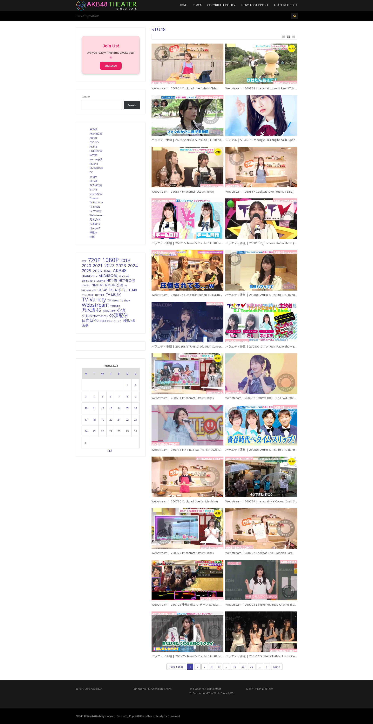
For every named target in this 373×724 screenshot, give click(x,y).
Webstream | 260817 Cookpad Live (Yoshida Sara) (259, 191)
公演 (121, 310)
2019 (125, 260)
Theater (94, 198)
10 (234, 666)
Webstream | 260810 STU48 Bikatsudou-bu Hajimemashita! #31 (195, 295)
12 (102, 408)
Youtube (115, 305)
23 (135, 419)
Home (183, 5)
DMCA (197, 5)
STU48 (93, 189)
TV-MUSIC (113, 295)
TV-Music (95, 206)
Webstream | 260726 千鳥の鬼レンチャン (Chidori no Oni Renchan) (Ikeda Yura (204, 604)
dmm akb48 (88, 280)
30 (251, 666)
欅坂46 (93, 232)
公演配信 (118, 315)
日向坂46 (95, 228)
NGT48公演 (96, 159)
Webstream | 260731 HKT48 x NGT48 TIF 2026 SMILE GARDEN (195, 450)
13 (110, 408)
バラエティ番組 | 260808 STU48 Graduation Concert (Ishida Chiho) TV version (204, 346)
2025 (86, 271)
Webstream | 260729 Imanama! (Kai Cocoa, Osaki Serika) (263, 501)
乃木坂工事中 (109, 310)
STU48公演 (96, 194)
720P (94, 260)
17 (86, 419)
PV (91, 172)
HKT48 (93, 146)
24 (86, 431)
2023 (121, 266)
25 (94, 431)
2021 (98, 266)
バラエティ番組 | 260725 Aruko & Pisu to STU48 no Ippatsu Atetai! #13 (200, 656)
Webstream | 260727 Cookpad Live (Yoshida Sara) (259, 553)
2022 (109, 265)
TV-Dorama (96, 202)
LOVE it (86, 285)
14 (119, 408)
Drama (101, 280)
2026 (97, 271)
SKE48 (93, 181)
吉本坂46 (95, 223)
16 (135, 408)
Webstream (96, 215)
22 (127, 419)
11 (94, 408)
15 (127, 408)
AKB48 (93, 129)
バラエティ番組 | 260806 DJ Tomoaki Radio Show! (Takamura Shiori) (270, 346)
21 (119, 419)
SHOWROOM (89, 290)
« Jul (109, 450)
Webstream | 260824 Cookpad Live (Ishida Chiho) (185, 88)
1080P (110, 260)
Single (93, 176)
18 (94, 419)
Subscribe (111, 65)
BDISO (93, 138)
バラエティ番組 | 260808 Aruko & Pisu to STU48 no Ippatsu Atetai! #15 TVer (277, 295)
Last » (276, 666)
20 (243, 666)
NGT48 (93, 155)
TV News (113, 300)
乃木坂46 (95, 219)
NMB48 (94, 163)
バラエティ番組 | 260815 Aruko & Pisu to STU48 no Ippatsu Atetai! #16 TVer (203, 243)
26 (102, 431)
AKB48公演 (96, 133)
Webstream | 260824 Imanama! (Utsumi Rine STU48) (261, 88)
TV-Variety (96, 211)
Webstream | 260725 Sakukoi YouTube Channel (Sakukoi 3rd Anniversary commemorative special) (290, 604)
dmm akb (124, 276)
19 (102, 419)
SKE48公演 (96, 185)
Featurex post (285, 5)
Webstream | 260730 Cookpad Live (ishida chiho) (185, 501)
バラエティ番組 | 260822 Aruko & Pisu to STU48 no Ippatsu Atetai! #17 (200, 140)
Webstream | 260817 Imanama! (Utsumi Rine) (183, 191)
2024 (133, 266)
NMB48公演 (96, 168)
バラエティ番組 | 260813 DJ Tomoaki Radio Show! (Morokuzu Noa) (270, 243)
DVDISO (94, 142)
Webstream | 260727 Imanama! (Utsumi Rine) (183, 553)
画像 (92, 236)
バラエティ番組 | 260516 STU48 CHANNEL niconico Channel (265, 656)
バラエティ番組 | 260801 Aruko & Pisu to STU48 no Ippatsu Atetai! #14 (273, 450)
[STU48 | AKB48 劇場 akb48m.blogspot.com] (106, 5)
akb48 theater (89, 276)
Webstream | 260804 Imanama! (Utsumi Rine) (183, 398)
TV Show (125, 300)
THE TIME (99, 294)
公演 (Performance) (95, 316)
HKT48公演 (96, 151)
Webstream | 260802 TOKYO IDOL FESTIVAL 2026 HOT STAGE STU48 (273, 398)
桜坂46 (129, 320)
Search (86, 97)
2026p (107, 271)
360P (84, 261)
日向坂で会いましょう (111, 321)
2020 (86, 266)
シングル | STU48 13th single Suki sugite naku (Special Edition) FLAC (270, 140)
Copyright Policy (221, 5)
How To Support (254, 5)
